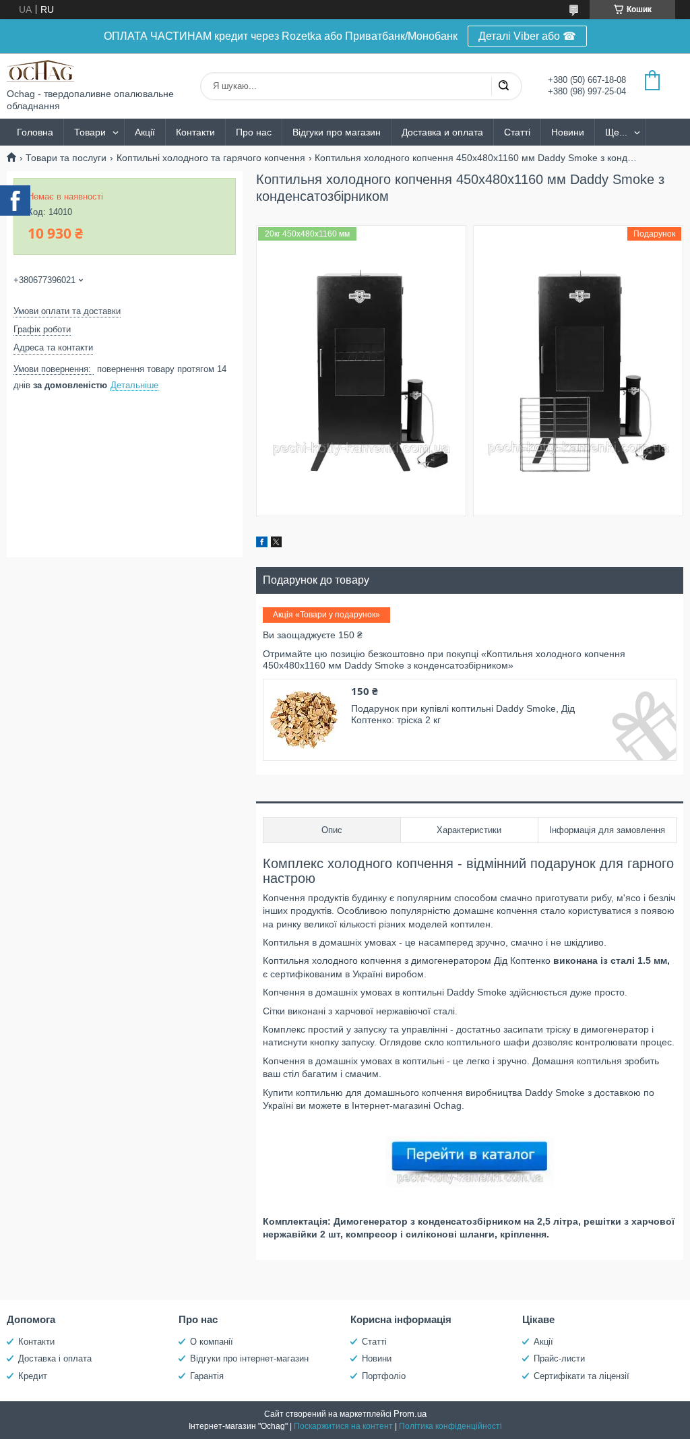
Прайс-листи (559, 1358)
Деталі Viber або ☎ (527, 36)
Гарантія (207, 1376)
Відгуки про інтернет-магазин (249, 1358)
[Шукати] (503, 86)
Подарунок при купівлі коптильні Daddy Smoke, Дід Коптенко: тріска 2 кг (463, 714)
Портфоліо (384, 1376)
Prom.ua (410, 1414)
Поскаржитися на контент (343, 1426)
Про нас (254, 132)
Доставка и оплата (442, 132)
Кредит (32, 1376)
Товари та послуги (66, 157)
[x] (276, 544)
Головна (35, 132)
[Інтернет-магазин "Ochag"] (40, 71)
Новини (567, 132)
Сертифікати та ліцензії (581, 1376)
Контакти (195, 132)
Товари (90, 132)
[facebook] (262, 544)
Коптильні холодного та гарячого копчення (211, 157)
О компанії (211, 1342)
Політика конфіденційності (450, 1426)
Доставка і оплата (55, 1358)
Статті (517, 132)
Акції (145, 132)
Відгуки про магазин (336, 132)
